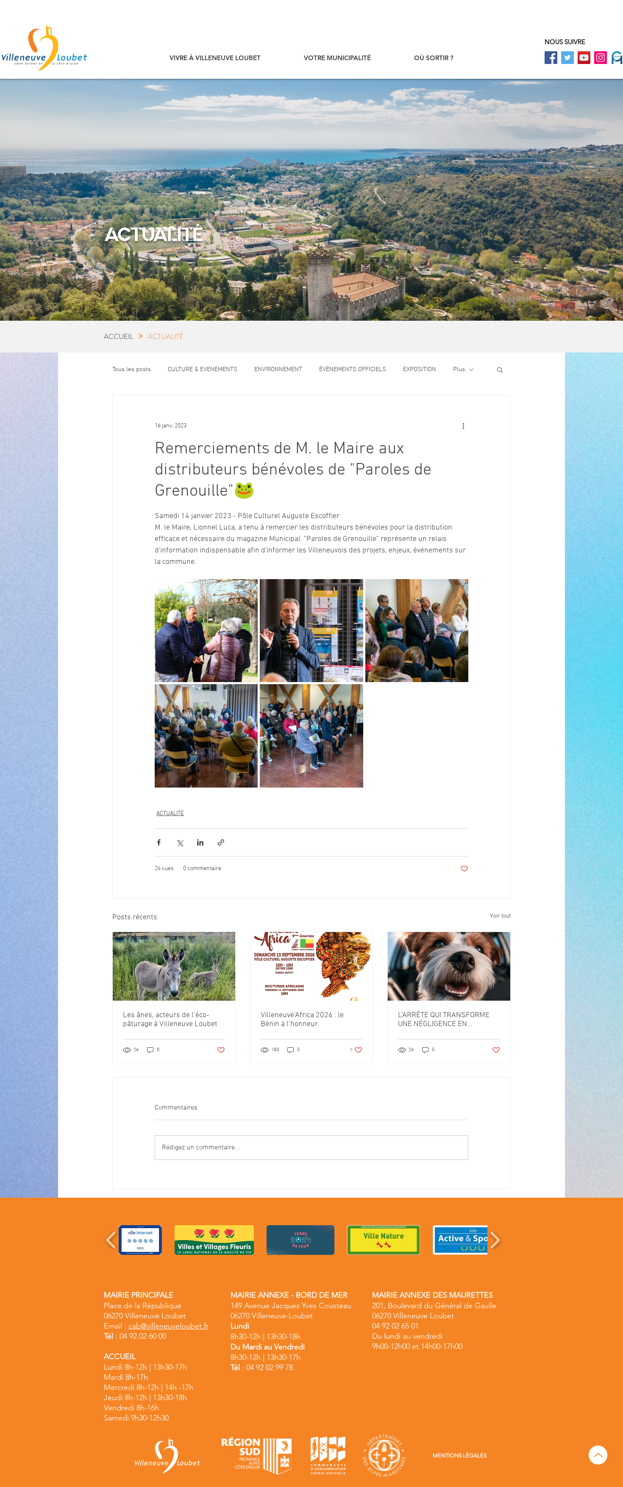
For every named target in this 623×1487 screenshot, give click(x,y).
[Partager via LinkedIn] (200, 842)
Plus (459, 369)
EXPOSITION (419, 369)
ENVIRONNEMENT (278, 369)
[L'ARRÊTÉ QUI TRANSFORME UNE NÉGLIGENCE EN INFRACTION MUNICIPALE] (449, 966)
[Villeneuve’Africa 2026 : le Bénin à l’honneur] (311, 966)
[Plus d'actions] (463, 426)
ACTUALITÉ (170, 813)
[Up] (598, 1455)
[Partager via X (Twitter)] (179, 842)
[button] (215, 58)
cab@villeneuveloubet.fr (168, 1326)
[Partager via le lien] (221, 842)
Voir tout (500, 916)
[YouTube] (584, 57)
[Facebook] (551, 57)
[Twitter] (567, 57)
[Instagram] (600, 57)
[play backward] (111, 1240)
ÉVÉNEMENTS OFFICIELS (352, 369)
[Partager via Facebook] (159, 842)
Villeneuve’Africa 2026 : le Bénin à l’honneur (302, 1020)
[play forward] (494, 1240)
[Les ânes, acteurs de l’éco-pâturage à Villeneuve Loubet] (174, 966)
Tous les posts (131, 369)
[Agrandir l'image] (206, 630)
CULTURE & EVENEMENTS (202, 369)
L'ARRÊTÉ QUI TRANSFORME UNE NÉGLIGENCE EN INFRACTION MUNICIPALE (444, 1020)
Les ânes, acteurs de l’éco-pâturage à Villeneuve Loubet (170, 1020)
